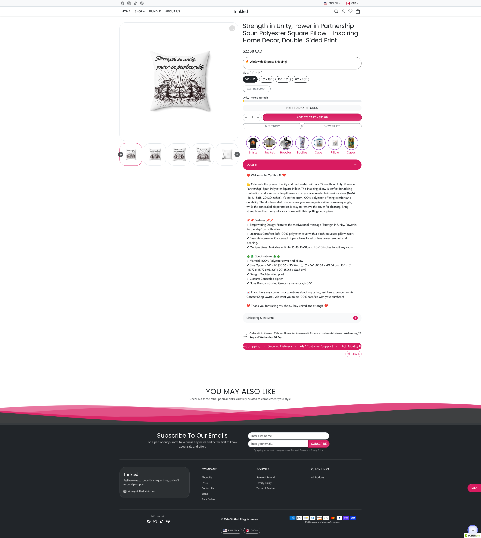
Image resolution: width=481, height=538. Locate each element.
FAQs (474, 488)
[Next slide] (237, 154)
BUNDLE (155, 11)
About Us (207, 477)
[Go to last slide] (120, 154)
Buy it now (272, 126)
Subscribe (319, 443)
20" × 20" (300, 79)
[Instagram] (129, 3)
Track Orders (208, 499)
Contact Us (208, 488)
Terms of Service (298, 450)
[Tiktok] (135, 3)
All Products (317, 477)
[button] (336, 11)
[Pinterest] (142, 3)
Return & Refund (265, 477)
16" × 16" (267, 79)
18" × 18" (283, 79)
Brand (205, 493)
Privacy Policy (317, 450)
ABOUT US (172, 11)
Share (356, 354)
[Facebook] (122, 3)
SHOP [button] (138, 11)
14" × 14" (250, 79)
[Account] (343, 11)
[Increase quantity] (258, 117)
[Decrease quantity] (246, 117)
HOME (126, 11)
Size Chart (260, 88)
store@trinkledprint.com (141, 491)
